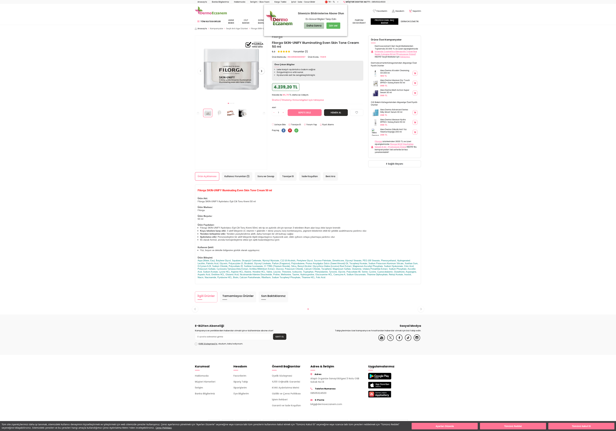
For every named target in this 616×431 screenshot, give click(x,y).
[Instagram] (417, 340)
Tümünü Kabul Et (581, 426)
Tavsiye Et (296, 124)
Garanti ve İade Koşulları (286, 405)
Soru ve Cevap (265, 176)
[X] (390, 340)
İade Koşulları (310, 176)
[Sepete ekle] (415, 73)
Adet (274, 107)
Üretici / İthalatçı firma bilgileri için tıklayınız (298, 99)
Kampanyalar (216, 28)
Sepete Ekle (304, 112)
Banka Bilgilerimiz (220, 1)
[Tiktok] (408, 340)
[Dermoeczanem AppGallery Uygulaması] (385, 394)
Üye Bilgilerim (241, 393)
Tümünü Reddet (513, 426)
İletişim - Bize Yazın (260, 1)
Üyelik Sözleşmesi (282, 375)
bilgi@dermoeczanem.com (326, 404)
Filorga (378, 141)
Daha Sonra (314, 25)
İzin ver (333, 25)
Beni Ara (330, 176)
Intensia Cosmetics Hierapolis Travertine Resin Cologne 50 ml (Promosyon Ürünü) (396, 53)
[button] (228, 103)
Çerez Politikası (164, 427)
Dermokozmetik (410, 21)
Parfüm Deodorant (359, 21)
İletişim (199, 387)
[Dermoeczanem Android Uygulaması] (385, 376)
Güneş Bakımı (261, 21)
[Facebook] (399, 340)
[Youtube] (381, 340)
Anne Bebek (231, 21)
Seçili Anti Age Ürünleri (237, 28)
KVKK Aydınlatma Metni (285, 387)
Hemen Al (336, 112)
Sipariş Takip (240, 381)
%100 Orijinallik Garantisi (286, 381)
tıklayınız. (405, 56)
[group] (231, 68)
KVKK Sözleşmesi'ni (208, 343)
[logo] (211, 11)
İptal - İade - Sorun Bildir (303, 1)
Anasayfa (202, 1)
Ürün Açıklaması (207, 176)
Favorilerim (239, 375)
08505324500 (318, 393)
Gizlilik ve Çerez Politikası (286, 393)
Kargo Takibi (280, 1)
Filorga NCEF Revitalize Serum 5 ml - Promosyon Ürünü (394, 145)
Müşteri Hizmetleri (205, 381)
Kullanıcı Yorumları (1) (237, 176)
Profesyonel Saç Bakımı (384, 21)
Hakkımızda (239, 1)
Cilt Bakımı (245, 21)
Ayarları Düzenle (445, 426)
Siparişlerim (240, 387)
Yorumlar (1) (300, 51)
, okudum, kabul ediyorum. (221, 344)
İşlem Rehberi (279, 399)
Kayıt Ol (280, 336)
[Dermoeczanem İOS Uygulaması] (385, 385)
